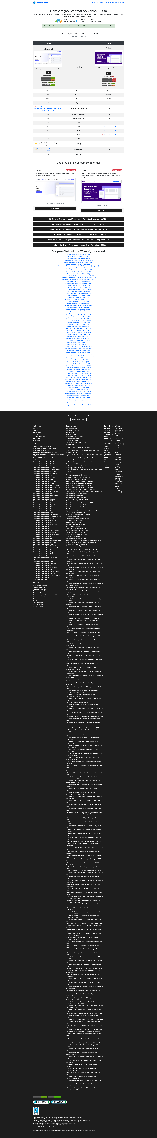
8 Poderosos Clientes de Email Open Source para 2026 (83, 656)
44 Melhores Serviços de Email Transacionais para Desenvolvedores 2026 (78, 234)
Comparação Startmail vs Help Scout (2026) (78, 315)
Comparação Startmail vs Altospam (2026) (78, 264)
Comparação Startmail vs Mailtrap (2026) (78, 342)
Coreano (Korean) (117, 465)
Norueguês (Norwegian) (118, 468)
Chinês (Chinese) (119, 430)
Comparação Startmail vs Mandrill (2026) (78, 344)
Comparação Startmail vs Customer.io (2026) (78, 283)
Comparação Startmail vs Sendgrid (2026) (78, 377)
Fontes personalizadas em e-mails (76, 501)
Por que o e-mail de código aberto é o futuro (78, 546)
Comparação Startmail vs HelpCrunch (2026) (78, 317)
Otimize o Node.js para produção (75, 513)
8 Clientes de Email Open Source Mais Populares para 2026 (84, 688)
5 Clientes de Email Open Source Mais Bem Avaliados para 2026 (83, 588)
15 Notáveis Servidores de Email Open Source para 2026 (83, 823)
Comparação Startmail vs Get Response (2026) (78, 305)
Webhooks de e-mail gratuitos (74, 436)
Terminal (37, 440)
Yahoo (108, 47)
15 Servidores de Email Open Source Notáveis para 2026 (84, 615)
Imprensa (106, 466)
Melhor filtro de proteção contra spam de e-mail (79, 481)
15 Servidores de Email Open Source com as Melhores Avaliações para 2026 (82, 692)
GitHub (108, 432)
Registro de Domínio (39, 593)
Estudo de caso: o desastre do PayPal (77, 528)
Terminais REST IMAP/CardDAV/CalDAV (78, 499)
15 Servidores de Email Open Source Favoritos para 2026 (84, 637)
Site (49, 72)
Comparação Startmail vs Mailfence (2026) (78, 334)
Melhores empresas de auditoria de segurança (79, 487)
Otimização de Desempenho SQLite (76, 534)
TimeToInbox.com (38, 601)
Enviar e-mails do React (73, 536)
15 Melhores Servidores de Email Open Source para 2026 (84, 553)
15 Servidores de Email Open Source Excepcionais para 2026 (84, 600)
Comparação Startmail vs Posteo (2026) (78, 364)
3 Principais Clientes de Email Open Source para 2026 (84, 702)
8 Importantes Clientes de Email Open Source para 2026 (83, 856)
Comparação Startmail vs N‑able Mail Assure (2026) (78, 356)
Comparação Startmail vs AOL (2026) (78, 256)
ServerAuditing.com (39, 603)
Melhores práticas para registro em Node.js (78, 485)
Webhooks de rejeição (72, 440)
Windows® (36, 430)
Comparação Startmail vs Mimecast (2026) (78, 352)
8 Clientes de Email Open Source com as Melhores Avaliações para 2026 (84, 797)
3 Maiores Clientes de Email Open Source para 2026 (84, 1043)
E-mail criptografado (97, 2)
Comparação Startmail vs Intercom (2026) (78, 323)
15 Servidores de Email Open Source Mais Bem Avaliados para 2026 (84, 568)
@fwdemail (109, 434)
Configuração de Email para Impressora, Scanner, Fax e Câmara (48, 455)
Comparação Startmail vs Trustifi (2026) (78, 389)
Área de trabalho (40, 436)
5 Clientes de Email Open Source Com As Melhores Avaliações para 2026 (84, 1007)
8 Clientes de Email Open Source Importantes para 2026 (84, 962)
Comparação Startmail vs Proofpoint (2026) (78, 368)
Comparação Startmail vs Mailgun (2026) (78, 336)
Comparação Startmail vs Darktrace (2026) (78, 285)
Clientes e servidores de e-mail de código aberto (83, 549)
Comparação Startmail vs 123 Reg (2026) (78, 254)
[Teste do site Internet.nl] (48, 78)
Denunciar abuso (107, 463)
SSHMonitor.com (38, 605)
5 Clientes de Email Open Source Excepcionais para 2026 (83, 604)
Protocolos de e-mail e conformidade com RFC (79, 503)
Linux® (37, 434)
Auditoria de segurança (72, 430)
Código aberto (70, 444)
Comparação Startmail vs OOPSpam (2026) (78, 358)
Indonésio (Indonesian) (118, 456)
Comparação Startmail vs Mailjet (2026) (78, 340)
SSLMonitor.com (38, 607)
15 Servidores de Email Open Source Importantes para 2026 (81, 645)
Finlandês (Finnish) (117, 441)
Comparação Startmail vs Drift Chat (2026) (78, 287)
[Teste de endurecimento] (48, 75)
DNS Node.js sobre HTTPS (74, 520)
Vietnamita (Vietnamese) (118, 491)
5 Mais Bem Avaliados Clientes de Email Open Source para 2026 (83, 885)
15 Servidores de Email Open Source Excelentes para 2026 (83, 607)
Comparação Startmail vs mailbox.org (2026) (78, 405)
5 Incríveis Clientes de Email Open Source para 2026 (84, 834)
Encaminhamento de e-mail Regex (76, 442)
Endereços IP (70, 432)
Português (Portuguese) (118, 473)
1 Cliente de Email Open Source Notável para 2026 (84, 618)
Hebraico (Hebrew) (117, 449)
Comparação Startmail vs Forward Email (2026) (78, 299)
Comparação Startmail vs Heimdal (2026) (79, 313)
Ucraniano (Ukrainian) (118, 487)
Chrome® (38, 438)
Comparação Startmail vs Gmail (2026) (78, 307)
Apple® (35, 428)
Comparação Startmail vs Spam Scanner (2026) (78, 383)
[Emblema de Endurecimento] (36, 1110)
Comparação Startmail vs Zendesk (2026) (78, 399)
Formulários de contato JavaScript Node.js (78, 518)
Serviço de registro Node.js (74, 526)
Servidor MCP (70, 509)
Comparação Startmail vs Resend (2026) (78, 372)
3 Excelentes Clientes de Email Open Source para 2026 (84, 1026)
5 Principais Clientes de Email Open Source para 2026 (82, 596)
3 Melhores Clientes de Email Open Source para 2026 (84, 766)
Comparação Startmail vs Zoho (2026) (78, 401)
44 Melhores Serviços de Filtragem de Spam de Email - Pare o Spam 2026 (77, 245)
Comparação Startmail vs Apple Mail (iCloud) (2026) (78, 270)
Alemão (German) (117, 446)
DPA (105, 460)
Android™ (38, 432)
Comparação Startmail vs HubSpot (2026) (78, 319)
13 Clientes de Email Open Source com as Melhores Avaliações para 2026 (81, 696)
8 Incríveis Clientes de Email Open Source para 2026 (84, 728)
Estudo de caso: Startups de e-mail (76, 538)
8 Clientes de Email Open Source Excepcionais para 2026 (84, 709)
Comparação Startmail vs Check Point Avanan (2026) (78, 276)
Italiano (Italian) (119, 459)
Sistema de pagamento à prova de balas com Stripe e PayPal (83, 540)
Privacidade (107, 2)
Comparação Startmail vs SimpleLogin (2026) (78, 379)
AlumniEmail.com (38, 599)
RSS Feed (109, 440)
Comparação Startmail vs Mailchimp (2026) (78, 330)
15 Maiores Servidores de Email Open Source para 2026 (83, 731)
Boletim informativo (107, 429)
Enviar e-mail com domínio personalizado (45, 448)
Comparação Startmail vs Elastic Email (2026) (78, 293)
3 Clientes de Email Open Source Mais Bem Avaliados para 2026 (83, 572)
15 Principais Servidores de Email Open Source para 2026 (83, 561)
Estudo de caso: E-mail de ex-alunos (76, 493)
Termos (106, 456)
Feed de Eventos (106, 447)
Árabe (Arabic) (118, 428)
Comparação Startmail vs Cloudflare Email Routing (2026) (78, 280)
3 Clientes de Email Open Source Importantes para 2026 (83, 649)
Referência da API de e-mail (74, 434)
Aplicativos (37, 426)
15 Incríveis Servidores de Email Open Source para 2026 (83, 725)
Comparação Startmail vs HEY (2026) (78, 311)
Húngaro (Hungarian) (118, 453)
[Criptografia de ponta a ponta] (80, 144)
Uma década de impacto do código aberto (78, 477)
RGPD (106, 458)
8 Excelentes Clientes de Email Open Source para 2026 (84, 716)
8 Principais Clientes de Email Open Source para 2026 (84, 564)
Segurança (107, 452)
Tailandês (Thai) (119, 483)
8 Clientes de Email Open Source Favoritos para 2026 (83, 641)
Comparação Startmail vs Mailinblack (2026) (78, 338)
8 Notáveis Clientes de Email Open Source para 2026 (84, 827)
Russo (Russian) (119, 476)
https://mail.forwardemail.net (105, 26)
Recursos (36, 582)
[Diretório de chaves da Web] (80, 155)
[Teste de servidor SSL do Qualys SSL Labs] (48, 84)
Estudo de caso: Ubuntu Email (74, 495)
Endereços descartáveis (40, 591)
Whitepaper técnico (71, 428)
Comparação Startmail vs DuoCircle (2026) (78, 289)
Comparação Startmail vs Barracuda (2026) (78, 272)
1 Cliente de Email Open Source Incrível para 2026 (83, 625)
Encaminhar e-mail (58, 26)
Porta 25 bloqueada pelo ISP (41, 579)
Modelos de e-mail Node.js (73, 522)
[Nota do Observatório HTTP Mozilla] (48, 82)
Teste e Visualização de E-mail (75, 507)
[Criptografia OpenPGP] (81, 150)
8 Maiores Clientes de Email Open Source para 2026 (83, 735)
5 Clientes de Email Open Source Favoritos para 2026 (82, 742)
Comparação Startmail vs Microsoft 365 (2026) (78, 348)
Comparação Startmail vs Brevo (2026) (78, 274)
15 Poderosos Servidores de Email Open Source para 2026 (84, 652)
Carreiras (106, 468)
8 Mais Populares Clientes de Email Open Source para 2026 (84, 893)
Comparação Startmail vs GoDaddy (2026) (78, 309)
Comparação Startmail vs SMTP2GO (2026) (78, 375)
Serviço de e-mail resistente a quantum (77, 530)
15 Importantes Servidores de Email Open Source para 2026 (83, 852)
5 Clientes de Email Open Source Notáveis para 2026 (83, 1031)
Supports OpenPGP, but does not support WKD (49, 150)
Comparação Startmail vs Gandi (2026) (78, 303)
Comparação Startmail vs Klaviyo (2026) (78, 325)
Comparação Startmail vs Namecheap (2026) (78, 354)
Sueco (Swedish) (119, 481)
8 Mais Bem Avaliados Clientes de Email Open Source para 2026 (83, 901)
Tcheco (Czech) (119, 432)
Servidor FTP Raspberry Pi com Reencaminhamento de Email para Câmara (48, 459)
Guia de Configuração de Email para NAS (45, 452)
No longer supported (110, 127)
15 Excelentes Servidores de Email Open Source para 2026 (84, 713)
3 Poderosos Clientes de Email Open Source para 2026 (82, 758)
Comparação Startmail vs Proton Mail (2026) (78, 370)
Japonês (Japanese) (118, 461)
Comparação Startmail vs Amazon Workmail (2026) (78, 268)
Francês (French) (119, 444)
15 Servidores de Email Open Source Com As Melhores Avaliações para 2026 (82, 1003)
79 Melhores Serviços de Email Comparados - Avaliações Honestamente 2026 (77, 219)
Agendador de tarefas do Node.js (75, 524)
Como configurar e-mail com (44, 462)
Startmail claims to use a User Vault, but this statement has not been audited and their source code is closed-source (48, 109)
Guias (35, 443)
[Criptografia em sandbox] (86, 109)
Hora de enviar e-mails (39, 589)
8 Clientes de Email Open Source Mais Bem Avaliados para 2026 (83, 680)
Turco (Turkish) (119, 485)
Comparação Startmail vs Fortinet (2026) (78, 297)
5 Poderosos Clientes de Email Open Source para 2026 (84, 968)
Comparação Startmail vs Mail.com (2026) (78, 328)
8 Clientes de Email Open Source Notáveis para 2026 (83, 722)
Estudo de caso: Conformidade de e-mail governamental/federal (84, 491)
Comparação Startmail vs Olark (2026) (78, 360)
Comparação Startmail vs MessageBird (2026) (78, 346)
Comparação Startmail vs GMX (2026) (79, 301)
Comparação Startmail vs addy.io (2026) (78, 403)
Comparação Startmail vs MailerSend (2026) (78, 332)
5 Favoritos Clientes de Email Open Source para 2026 (84, 848)
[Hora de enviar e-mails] (79, 123)
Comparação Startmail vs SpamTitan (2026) (78, 385)
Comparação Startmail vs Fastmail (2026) (79, 295)
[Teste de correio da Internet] (58, 1102)
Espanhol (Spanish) (117, 479)
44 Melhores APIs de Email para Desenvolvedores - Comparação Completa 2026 (77, 240)
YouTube (108, 438)
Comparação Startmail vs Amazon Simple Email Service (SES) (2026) (78, 266)
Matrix (108, 436)
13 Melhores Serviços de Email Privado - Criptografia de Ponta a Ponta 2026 (78, 224)
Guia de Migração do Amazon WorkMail (77, 479)
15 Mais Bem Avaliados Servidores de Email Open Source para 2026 (84, 881)
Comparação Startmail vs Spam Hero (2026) (78, 381)
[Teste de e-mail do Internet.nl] (48, 80)
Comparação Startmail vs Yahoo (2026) (78, 395)
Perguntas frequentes (117, 2)
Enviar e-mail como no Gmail (41, 450)
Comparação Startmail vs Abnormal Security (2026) (78, 260)
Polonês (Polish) (119, 471)
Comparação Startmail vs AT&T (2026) (78, 258)
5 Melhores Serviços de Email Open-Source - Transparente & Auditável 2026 (78, 229)
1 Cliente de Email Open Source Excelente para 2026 (83, 611)
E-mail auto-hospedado (72, 438)
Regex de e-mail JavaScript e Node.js (77, 505)
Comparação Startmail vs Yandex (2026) (78, 397)
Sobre (106, 450)
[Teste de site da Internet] (41, 1102)
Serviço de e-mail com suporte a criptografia (78, 515)
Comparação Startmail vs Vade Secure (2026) (78, 393)
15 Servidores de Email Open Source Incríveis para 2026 (82, 621)
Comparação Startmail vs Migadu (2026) (78, 350)
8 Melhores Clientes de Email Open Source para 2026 (83, 557)
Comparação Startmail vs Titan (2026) (79, 387)
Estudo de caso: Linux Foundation (76, 497)
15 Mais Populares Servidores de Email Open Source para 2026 (83, 889)
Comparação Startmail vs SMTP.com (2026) (78, 373)
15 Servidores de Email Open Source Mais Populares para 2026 (83, 576)
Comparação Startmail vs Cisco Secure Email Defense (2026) (78, 278)
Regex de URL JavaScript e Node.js (76, 544)
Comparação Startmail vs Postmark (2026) (78, 366)
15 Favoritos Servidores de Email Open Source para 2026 (83, 844)
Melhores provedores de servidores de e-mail (79, 483)
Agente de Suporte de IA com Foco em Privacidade (81, 489)
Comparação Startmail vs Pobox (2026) (78, 362)
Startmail (48, 48)
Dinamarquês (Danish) (118, 434)
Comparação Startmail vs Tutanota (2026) (78, 391)
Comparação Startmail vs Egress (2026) (78, 291)
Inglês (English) (119, 439)
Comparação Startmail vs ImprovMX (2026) (78, 321)
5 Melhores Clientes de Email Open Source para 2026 (84, 633)
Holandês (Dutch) (119, 437)
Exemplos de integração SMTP (42, 446)
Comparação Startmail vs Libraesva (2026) (78, 327)
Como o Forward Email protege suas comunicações (81, 542)
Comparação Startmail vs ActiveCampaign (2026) (78, 262)
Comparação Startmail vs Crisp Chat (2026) (78, 282)
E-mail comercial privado (40, 585)
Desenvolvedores (72, 426)
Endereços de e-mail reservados (42, 597)
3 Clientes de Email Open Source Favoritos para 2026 (83, 1050)
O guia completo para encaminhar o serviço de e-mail (81, 511)
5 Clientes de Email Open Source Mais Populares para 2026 (83, 580)
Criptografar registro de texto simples (45, 595)
